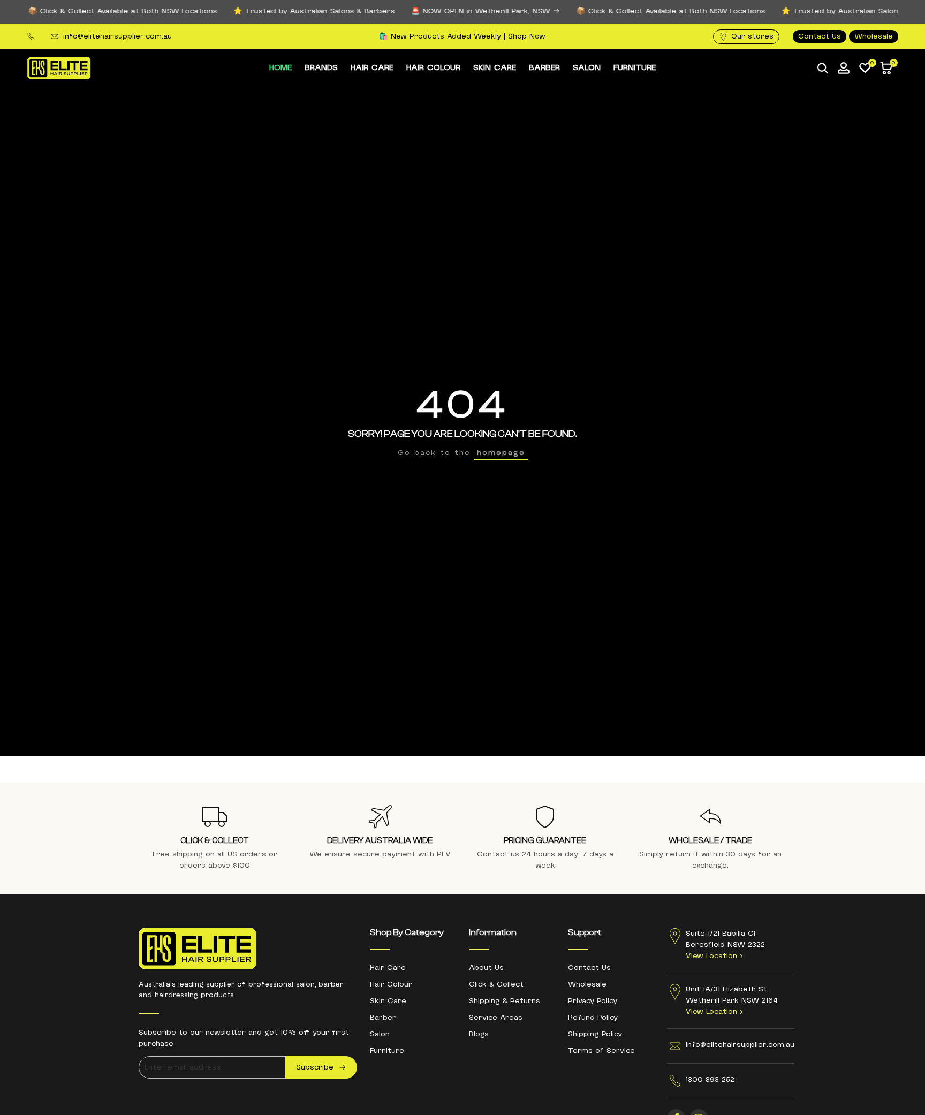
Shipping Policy (595, 1034)
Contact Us (819, 36)
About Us (486, 967)
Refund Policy (593, 1017)
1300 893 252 (710, 1079)
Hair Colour (391, 984)
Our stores (752, 36)
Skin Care (388, 1001)
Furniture (387, 1050)
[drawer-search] (823, 68)
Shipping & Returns (504, 1001)
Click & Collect (496, 984)
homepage (501, 452)
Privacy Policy (592, 1001)
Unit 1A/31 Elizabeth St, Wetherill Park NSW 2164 (732, 1000)
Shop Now (526, 36)
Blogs (479, 1034)
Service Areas (495, 1017)
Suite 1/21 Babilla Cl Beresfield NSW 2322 (725, 944)
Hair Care (388, 967)
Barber (383, 1017)
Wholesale (873, 36)
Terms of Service (601, 1050)
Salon (380, 1034)
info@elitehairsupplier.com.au (117, 36)
